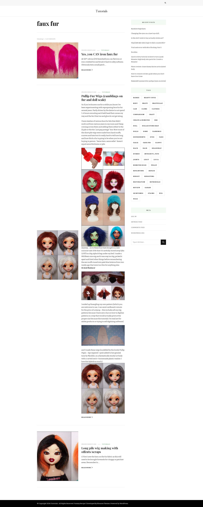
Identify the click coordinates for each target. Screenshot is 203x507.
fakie (135, 143)
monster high (139, 165)
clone (144, 109)
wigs (135, 199)
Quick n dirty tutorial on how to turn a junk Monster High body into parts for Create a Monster (147, 59)
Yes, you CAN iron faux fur (99, 54)
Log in (133, 216)
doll (135, 126)
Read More (86, 70)
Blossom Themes (103, 503)
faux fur (147, 143)
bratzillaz (157, 103)
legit (146, 159)
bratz (145, 103)
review (136, 187)
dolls (135, 131)
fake (161, 137)
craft (151, 114)
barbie (136, 98)
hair (145, 148)
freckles (134, 52)
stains (151, 193)
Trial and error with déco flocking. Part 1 (146, 47)
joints (136, 159)
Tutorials (101, 11)
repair (152, 171)
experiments (139, 137)
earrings (156, 131)
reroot (136, 176)
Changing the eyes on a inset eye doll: (145, 33)
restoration (139, 182)
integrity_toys (151, 154)
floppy (158, 143)
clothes (156, 109)
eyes (152, 137)
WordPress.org (138, 233)
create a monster (141, 120)
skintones (138, 193)
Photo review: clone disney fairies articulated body (148, 68)
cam (135, 109)
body (135, 103)
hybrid (136, 154)
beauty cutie (150, 98)
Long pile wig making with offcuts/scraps (99, 450)
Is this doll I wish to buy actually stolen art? (147, 38)
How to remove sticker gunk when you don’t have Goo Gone (147, 75)
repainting (138, 171)
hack (135, 148)
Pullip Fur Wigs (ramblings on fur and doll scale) (102, 98)
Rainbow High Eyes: (138, 29)
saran (148, 187)
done (145, 131)
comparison (138, 114)
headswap (157, 148)
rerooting (149, 176)
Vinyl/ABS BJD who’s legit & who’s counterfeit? (148, 43)
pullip (154, 165)
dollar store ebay (150, 126)
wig (161, 193)
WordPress (124, 503)
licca (156, 159)
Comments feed (138, 227)
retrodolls (155, 182)
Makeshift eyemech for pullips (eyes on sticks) (148, 81)
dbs (156, 120)
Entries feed (136, 222)
